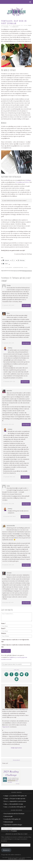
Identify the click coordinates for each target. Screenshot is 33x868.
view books (17, 783)
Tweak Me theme (12, 858)
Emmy (30, 25)
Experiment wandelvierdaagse (13, 824)
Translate (14, 831)
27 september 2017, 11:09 (8, 342)
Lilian (5, 804)
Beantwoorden (26, 305)
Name (3, 623)
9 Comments (14, 26)
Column (5, 26)
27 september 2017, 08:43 (8, 305)
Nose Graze (22, 858)
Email (3, 628)
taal (26, 267)
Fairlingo (28, 180)
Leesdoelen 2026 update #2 (18, 795)
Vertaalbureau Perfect (22, 182)
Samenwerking (18, 267)
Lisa (8, 313)
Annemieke (11, 525)
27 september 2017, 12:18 (8, 424)
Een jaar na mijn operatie (17, 798)
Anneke (9, 390)
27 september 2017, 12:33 (9, 476)
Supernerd (6, 727)
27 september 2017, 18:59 (8, 503)
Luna (5, 807)
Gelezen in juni (8, 822)
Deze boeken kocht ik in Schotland (14, 813)
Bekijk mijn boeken (16, 748)
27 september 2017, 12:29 (9, 381)
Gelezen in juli (8, 816)
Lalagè (6, 795)
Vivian (9, 573)
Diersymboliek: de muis (16, 804)
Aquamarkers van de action (18, 801)
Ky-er (6, 801)
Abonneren (6, 850)
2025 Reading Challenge (11, 773)
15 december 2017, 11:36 (7, 602)
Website (3, 633)
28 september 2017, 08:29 (9, 516)
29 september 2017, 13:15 (8, 564)
